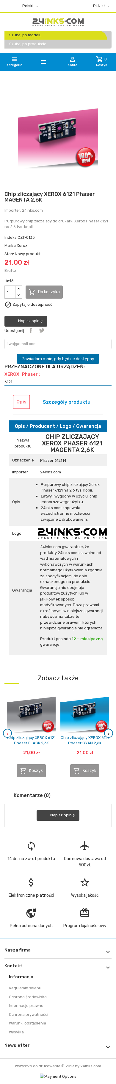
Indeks (10, 237)
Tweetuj (41, 330)
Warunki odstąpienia (27, 1023)
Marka (10, 245)
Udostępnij (31, 330)
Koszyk (31, 770)
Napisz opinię (30, 321)
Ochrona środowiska (28, 997)
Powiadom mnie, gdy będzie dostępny (58, 358)
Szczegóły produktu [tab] (66, 402)
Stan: (9, 254)
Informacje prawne (26, 1005)
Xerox (22, 245)
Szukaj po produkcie (27, 44)
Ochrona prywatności (28, 1014)
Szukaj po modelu (25, 35)
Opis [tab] (21, 402)
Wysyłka (16, 1032)
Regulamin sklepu (25, 988)
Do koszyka (44, 292)
